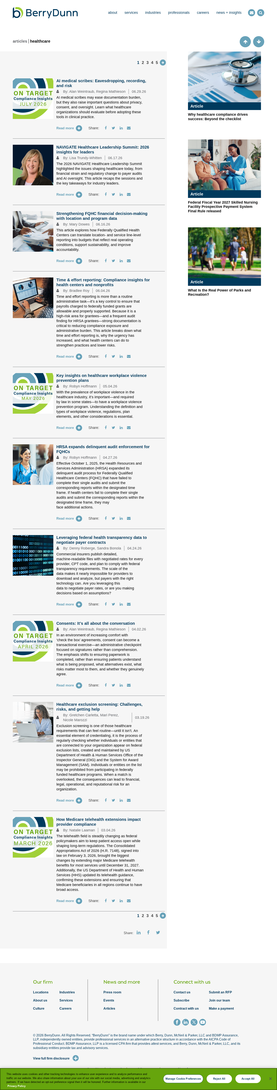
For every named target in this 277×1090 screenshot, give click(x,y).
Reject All (219, 1078)
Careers (65, 1008)
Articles (109, 1008)
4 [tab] (152, 62)
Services (66, 1000)
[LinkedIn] (186, 1023)
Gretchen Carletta (83, 715)
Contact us (182, 992)
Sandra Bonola (109, 548)
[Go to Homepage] (45, 12)
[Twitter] (195, 1023)
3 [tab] (147, 62)
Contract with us (186, 1008)
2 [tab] (143, 62)
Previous (245, 41)
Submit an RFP (220, 992)
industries (153, 13)
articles (20, 41)
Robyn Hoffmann (83, 386)
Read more (65, 128)
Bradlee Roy (79, 291)
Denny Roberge (82, 548)
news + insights (229, 13)
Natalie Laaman (82, 830)
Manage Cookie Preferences (183, 1078)
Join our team (219, 1000)
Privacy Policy (17, 1085)
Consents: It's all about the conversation (95, 623)
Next (163, 62)
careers (203, 13)
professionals (179, 13)
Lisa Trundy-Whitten (85, 158)
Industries (67, 992)
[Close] (270, 1078)
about (112, 13)
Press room (112, 992)
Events (108, 1000)
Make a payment (221, 1008)
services (131, 13)
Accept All (248, 1078)
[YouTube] (203, 1023)
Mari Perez (109, 715)
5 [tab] (157, 62)
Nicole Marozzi (75, 720)
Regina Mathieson (111, 92)
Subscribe (181, 1000)
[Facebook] (178, 1023)
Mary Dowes (79, 224)
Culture (38, 1008)
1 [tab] (138, 62)
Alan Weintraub (81, 92)
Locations (40, 992)
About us (40, 1000)
